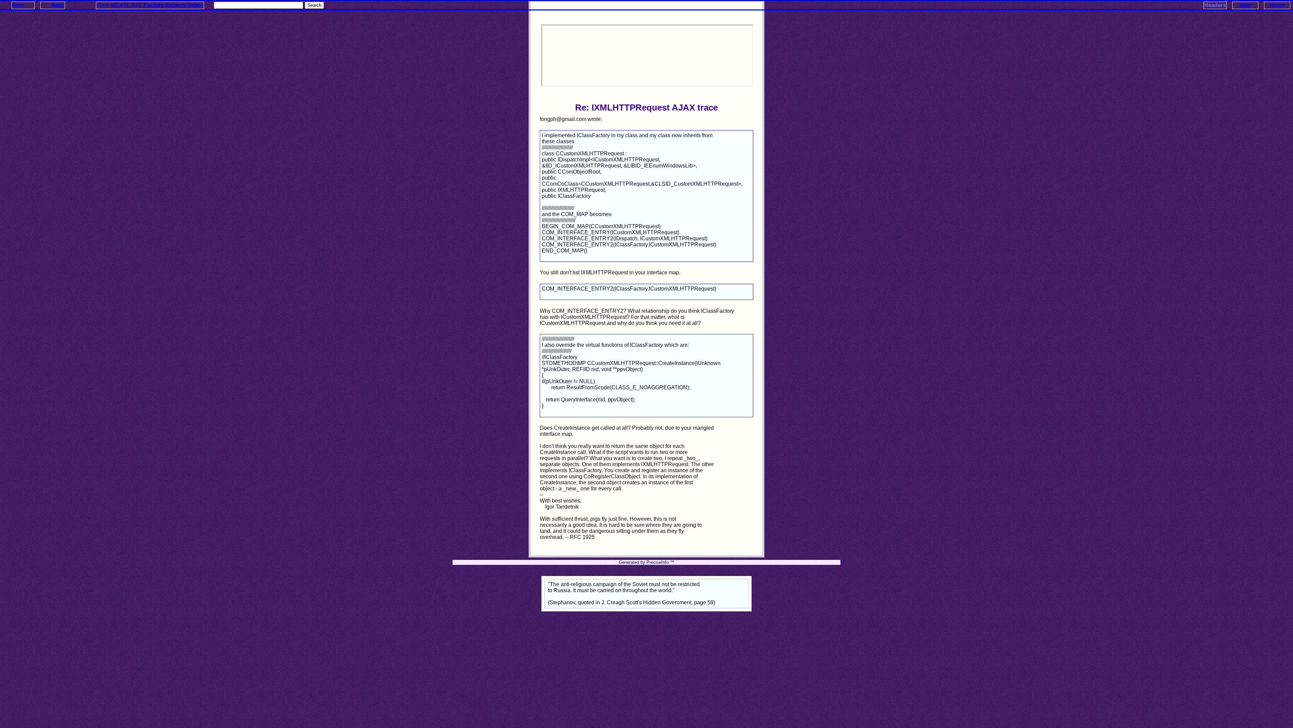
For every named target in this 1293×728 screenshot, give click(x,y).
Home (1277, 5)
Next (57, 5)
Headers (1215, 5)
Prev (18, 5)
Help (1245, 5)
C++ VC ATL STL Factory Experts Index (150, 5)
